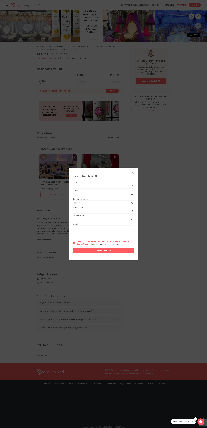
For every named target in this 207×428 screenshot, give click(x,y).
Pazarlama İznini (104, 241)
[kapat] (132, 173)
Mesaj (75, 224)
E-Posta (76, 191)
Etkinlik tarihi (78, 207)
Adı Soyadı (77, 182)
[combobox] (76, 203)
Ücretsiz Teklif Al (103, 250)
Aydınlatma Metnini (120, 241)
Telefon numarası (80, 199)
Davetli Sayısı (78, 216)
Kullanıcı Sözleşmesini (86, 241)
